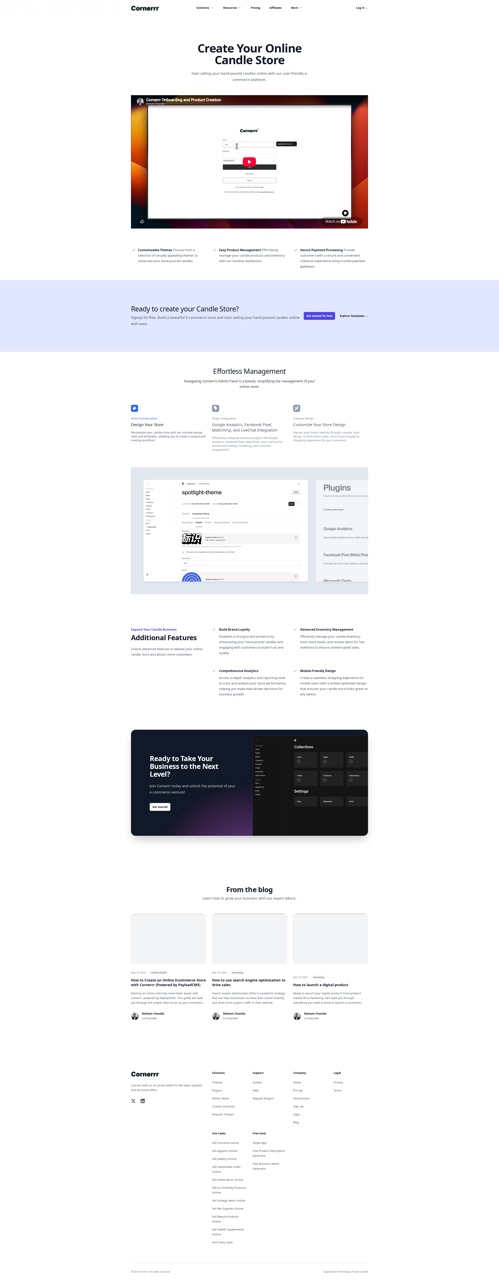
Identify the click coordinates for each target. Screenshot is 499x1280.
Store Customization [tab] (144, 418)
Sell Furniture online (225, 1143)
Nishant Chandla (153, 1013)
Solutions (202, 8)
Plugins (217, 1090)
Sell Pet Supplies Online (227, 1208)
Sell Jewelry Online (224, 1159)
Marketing (237, 972)
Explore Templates (354, 316)
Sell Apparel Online (224, 1151)
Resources (230, 8)
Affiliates (276, 8)
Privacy (338, 1082)
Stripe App (259, 1143)
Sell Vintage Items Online (228, 1200)
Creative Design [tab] (303, 418)
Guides (257, 1082)
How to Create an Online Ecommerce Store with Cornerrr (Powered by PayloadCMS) (168, 982)
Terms (338, 1090)
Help (256, 1090)
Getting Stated (159, 972)
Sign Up (298, 1106)
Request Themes (223, 1114)
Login (296, 1114)
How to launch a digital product (320, 984)
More (294, 8)
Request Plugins (263, 1098)
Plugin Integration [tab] (224, 418)
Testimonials (301, 1098)
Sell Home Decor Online (227, 1180)
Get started (160, 807)
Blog (296, 1122)
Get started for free (319, 316)
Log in (362, 8)
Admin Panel (220, 1098)
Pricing (255, 8)
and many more (222, 1242)
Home (297, 1082)
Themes (217, 1082)
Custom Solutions (223, 1106)
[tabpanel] (226, 530)
